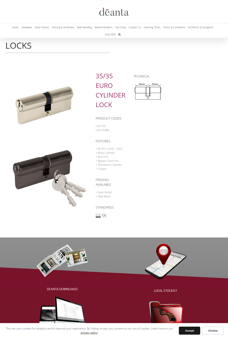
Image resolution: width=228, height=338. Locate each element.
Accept (189, 330)
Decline (213, 330)
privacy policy (89, 332)
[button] (119, 34)
